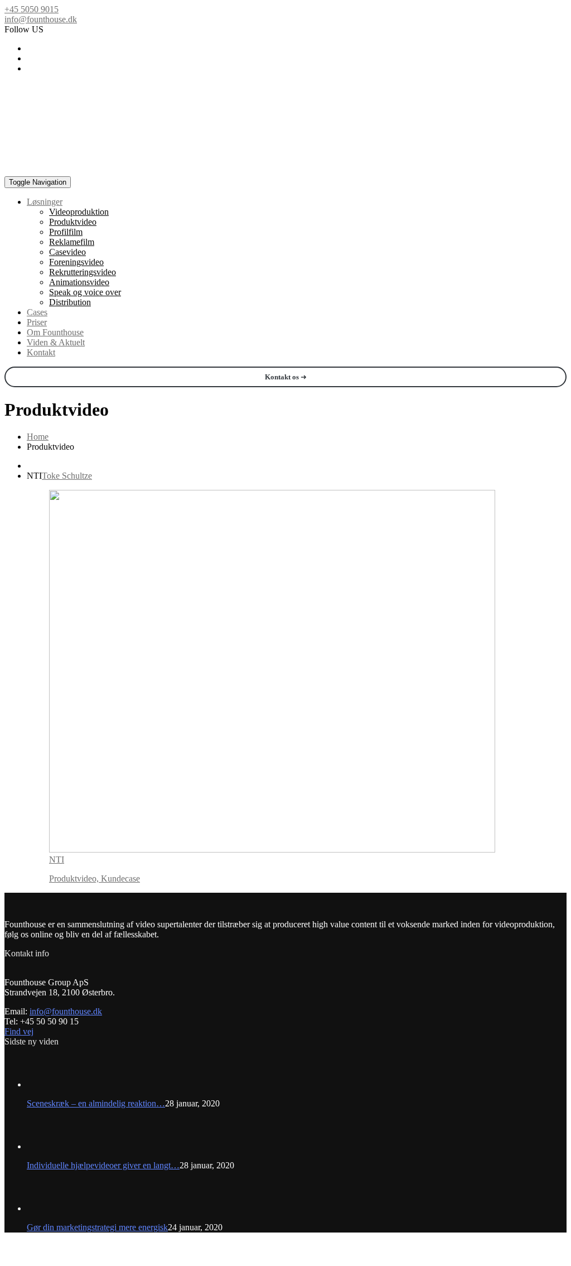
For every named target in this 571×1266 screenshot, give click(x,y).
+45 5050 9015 (31, 9)
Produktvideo (72, 222)
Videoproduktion (79, 211)
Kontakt (41, 352)
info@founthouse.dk (40, 19)
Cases (37, 312)
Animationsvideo (79, 282)
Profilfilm (66, 232)
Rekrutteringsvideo (82, 272)
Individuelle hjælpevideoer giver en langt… (103, 1165)
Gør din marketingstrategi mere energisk (97, 1227)
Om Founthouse (55, 332)
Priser (37, 322)
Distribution (70, 302)
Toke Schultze (67, 475)
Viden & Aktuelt (56, 342)
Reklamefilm (71, 242)
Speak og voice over (85, 292)
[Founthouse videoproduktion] (273, 124)
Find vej (18, 1031)
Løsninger (44, 201)
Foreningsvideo (76, 262)
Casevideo (67, 252)
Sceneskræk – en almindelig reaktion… (96, 1103)
